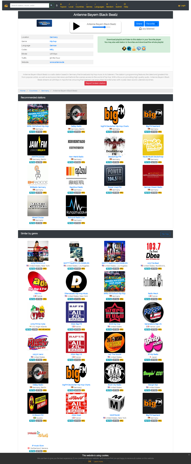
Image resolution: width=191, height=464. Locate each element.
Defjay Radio (76, 126)
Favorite (150, 23)
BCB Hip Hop (114, 324)
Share (139, 23)
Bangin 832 (153, 385)
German (53, 45)
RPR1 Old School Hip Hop (38, 126)
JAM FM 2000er (38, 157)
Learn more (98, 462)
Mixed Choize (38, 217)
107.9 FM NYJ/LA (38, 263)
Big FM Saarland (153, 126)
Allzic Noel (76, 415)
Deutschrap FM (114, 157)
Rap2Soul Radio (76, 187)
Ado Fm (38, 293)
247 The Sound (114, 354)
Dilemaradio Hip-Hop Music (76, 293)
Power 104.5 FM (114, 187)
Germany (54, 37)
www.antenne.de (57, 62)
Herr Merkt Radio (76, 157)
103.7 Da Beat (153, 263)
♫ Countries (80, 5)
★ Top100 (63, 5)
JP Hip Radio (153, 354)
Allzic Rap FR (76, 324)
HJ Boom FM (37, 415)
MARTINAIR (115, 415)
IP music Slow (38, 446)
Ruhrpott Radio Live (76, 217)
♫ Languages (99, 5)
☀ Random (109, 5)
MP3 (51, 50)
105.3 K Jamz (38, 354)
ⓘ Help (126, 5)
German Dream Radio (153, 187)
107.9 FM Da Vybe (37, 324)
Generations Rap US (153, 324)
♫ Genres (89, 5)
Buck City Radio (114, 385)
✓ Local (71, 5)
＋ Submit (119, 5)
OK (89, 461)
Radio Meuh (153, 293)
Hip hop (53, 41)
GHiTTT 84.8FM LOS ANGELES (76, 263)
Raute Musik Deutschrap (153, 157)
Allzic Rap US (76, 354)
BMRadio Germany (38, 187)
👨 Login (182, 5)
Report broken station (95, 83)
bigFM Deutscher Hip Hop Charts (115, 126)
